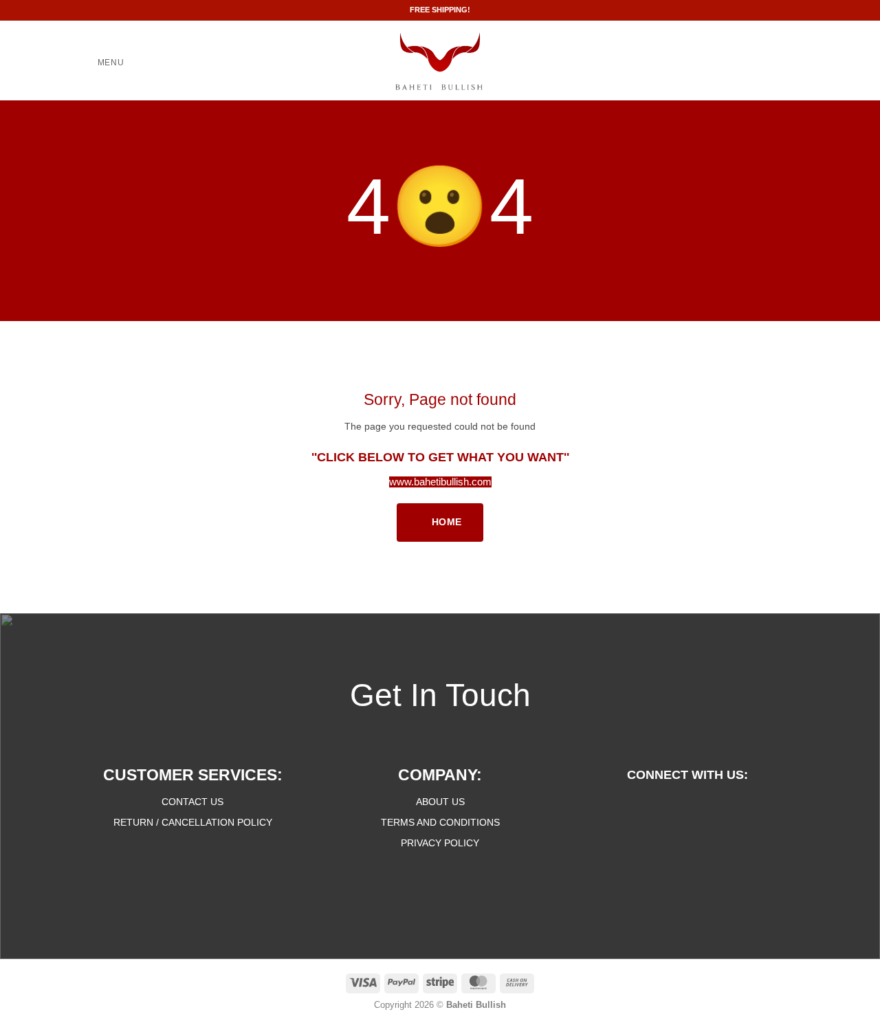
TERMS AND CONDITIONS (440, 822)
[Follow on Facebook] (661, 805)
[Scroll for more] (440, 291)
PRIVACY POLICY (440, 842)
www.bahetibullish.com (440, 481)
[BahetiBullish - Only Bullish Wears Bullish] (440, 60)
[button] (101, 63)
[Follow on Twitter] (713, 805)
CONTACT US (192, 801)
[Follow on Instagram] (687, 805)
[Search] (773, 63)
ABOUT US (440, 801)
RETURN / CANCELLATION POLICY (192, 822)
